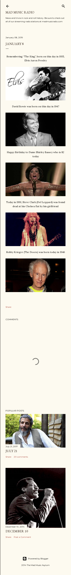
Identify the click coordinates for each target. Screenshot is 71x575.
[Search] (63, 5)
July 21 (11, 451)
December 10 (17, 531)
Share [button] (8, 307)
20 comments (21, 456)
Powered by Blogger (38, 558)
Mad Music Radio (20, 12)
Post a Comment (22, 537)
